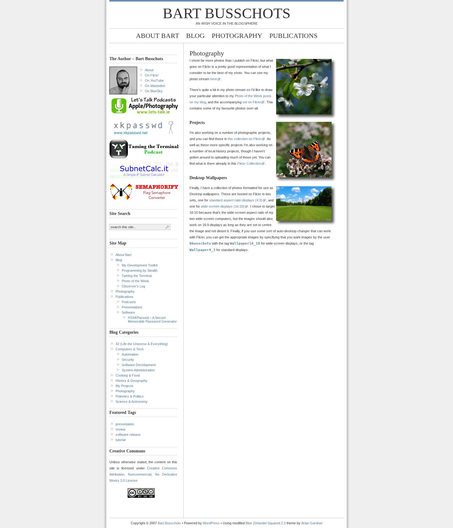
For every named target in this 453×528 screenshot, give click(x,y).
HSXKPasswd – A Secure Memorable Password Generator (152, 319)
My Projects (124, 386)
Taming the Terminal (137, 276)
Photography (237, 35)
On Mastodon (155, 86)
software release (128, 434)
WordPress (211, 523)
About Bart (157, 35)
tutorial (120, 440)
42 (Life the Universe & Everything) (142, 344)
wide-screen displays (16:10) (222, 206)
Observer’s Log (133, 286)
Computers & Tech (130, 349)
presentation (125, 424)
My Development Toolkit (139, 265)
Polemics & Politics (130, 396)
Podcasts (129, 302)
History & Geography (131, 380)
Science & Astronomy (132, 401)
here (213, 79)
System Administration (138, 370)
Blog (195, 35)
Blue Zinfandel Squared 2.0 (266, 523)
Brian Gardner (312, 523)
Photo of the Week (135, 281)
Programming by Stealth (139, 270)
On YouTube (154, 80)
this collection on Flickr (244, 139)
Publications (293, 35)
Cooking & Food (128, 375)
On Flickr (152, 75)
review (120, 429)
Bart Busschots (227, 13)
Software (128, 312)
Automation (130, 354)
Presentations (132, 307)
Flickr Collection (249, 163)
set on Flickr (252, 102)
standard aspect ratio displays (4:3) (235, 200)
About (149, 70)
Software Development (139, 365)
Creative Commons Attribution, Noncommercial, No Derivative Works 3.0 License (143, 474)
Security (128, 359)
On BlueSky (154, 91)
